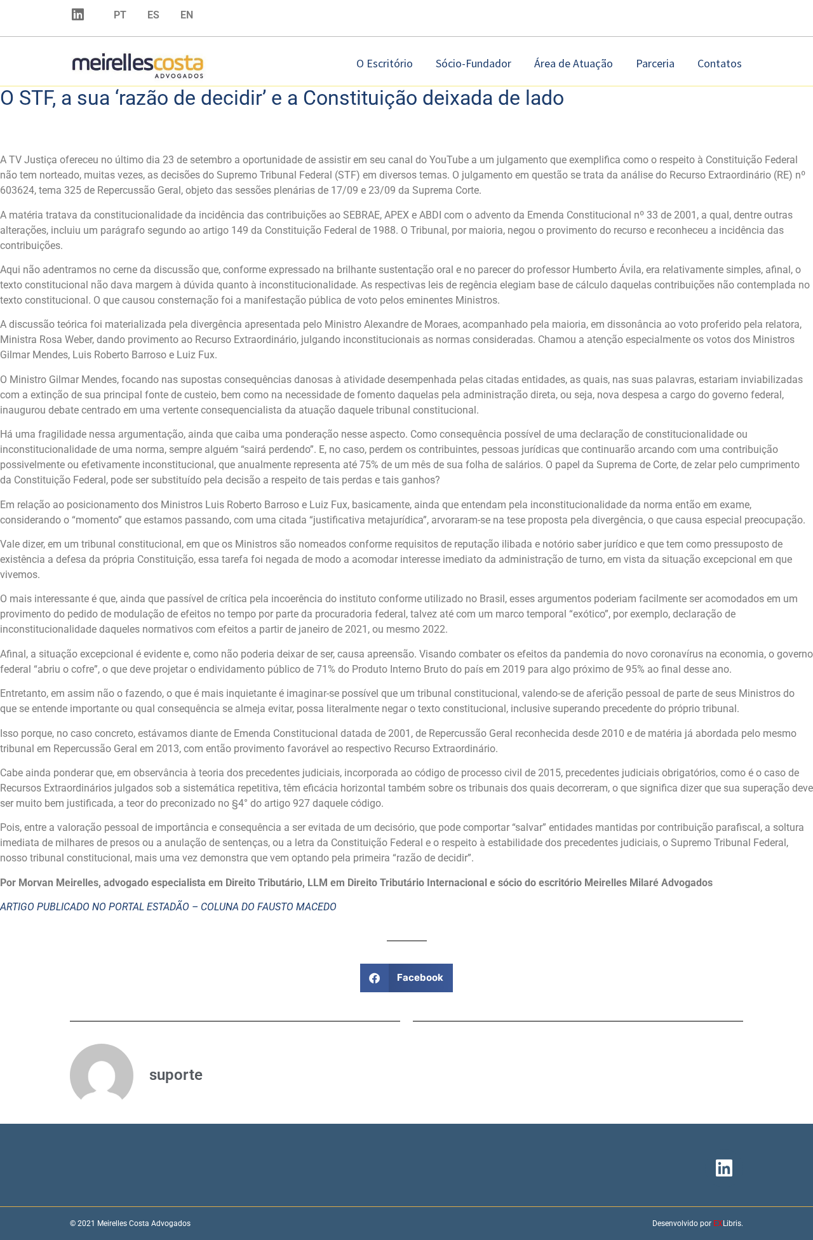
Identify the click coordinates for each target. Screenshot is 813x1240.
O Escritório (384, 63)
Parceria (655, 63)
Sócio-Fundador (473, 63)
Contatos (719, 63)
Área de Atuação (573, 63)
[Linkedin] (77, 15)
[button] (407, 978)
